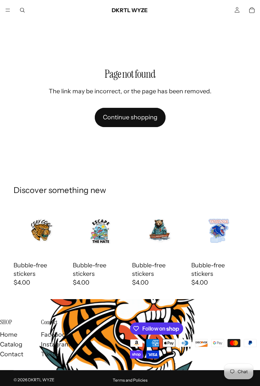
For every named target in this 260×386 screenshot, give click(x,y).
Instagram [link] (55, 344)
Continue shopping (130, 117)
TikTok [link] (50, 354)
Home (8, 334)
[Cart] (251, 10)
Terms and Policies (130, 380)
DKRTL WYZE (41, 379)
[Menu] (8, 10)
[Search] (22, 10)
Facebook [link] (55, 334)
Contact (11, 354)
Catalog (11, 344)
